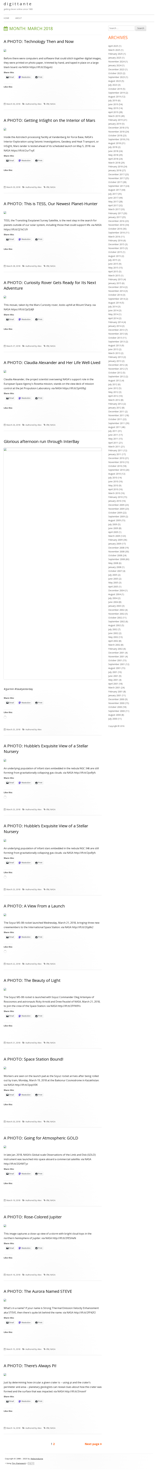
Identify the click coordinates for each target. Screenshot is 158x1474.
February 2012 (115, 403)
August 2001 (114, 668)
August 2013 (114, 345)
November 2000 (116, 703)
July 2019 (112, 100)
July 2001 (112, 672)
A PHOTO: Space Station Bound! (33, 1059)
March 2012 (114, 399)
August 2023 (114, 81)
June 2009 (113, 528)
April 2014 (113, 318)
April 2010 (113, 489)
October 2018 (115, 135)
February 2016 (115, 240)
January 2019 (114, 123)
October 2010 (115, 466)
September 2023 (116, 77)
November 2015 (116, 248)
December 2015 (116, 244)
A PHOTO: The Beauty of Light (32, 980)
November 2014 (116, 290)
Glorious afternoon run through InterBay (41, 441)
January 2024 (114, 65)
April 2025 (113, 45)
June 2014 (113, 310)
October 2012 (115, 372)
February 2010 (115, 497)
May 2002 (113, 637)
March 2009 (114, 535)
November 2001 (116, 656)
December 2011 (116, 411)
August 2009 (114, 520)
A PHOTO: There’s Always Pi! (30, 1365)
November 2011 (116, 415)
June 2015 (113, 263)
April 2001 (113, 683)
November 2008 (116, 551)
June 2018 (113, 151)
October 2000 (115, 707)
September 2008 (116, 559)
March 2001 (114, 687)
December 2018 (116, 127)
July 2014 (112, 306)
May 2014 (113, 314)
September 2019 (116, 92)
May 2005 (113, 582)
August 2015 (114, 256)
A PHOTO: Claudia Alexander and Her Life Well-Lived (52, 362)
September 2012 (116, 376)
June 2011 (113, 434)
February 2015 (115, 279)
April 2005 (113, 586)
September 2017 (116, 185)
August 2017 (114, 189)
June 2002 (113, 633)
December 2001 (116, 652)
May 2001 (113, 679)
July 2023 (112, 84)
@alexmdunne (37, 1459)
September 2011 (116, 423)
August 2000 (114, 714)
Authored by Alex (33, 104)
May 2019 (113, 108)
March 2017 (114, 209)
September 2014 (116, 298)
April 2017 (113, 205)
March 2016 (114, 236)
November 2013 (116, 333)
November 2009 (116, 508)
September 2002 (116, 621)
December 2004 (116, 590)
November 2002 (116, 613)
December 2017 (116, 174)
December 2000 (116, 699)
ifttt (47, 104)
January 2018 (114, 170)
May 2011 (113, 438)
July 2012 (112, 384)
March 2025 (114, 49)
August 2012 (114, 380)
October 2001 (115, 660)
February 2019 (115, 119)
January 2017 (114, 217)
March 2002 (114, 644)
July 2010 (112, 477)
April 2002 (113, 640)
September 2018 (116, 139)
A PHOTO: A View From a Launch (34, 906)
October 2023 (115, 73)
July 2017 (112, 193)
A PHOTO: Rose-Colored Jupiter (33, 1217)
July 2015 (112, 259)
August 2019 (114, 96)
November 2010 (116, 462)
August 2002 (114, 625)
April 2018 (113, 158)
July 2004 (112, 598)
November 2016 (116, 224)
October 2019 (115, 88)
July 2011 (112, 430)
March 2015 (114, 275)
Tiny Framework (19, 1463)
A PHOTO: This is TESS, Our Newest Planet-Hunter (51, 203)
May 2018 (113, 154)
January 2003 (114, 605)
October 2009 (115, 512)
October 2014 (115, 294)
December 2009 (116, 504)
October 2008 (115, 555)
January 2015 (114, 283)
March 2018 (114, 162)
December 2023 (116, 69)
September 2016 (116, 232)
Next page (92, 1444)
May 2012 (113, 392)
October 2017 (115, 182)
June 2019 (113, 104)
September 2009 (116, 516)
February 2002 (115, 648)
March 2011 (114, 446)
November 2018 (116, 131)
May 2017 (113, 201)
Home (6, 18)
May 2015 (113, 267)
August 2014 (114, 302)
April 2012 (113, 395)
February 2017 (115, 213)
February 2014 (115, 322)
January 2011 (114, 454)
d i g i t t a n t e (17, 3)
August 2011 (114, 427)
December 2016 (116, 221)
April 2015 (113, 271)
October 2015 (115, 252)
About (18, 18)
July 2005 (112, 574)
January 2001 (114, 695)
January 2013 (114, 361)
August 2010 (114, 473)
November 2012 (116, 368)
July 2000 (112, 718)
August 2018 (114, 143)
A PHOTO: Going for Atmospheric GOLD (41, 1138)
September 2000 (116, 711)
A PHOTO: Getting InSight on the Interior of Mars (49, 120)
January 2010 (114, 500)
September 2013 (116, 341)
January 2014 (114, 326)
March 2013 (114, 353)
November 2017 (116, 178)
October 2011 (115, 419)
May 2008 (113, 563)
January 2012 (114, 407)
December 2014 (116, 287)
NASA (52, 104)
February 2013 (115, 357)
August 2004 (114, 594)
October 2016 (115, 228)
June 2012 (113, 388)
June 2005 (113, 578)
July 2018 (112, 147)
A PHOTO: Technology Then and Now (39, 41)
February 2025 (115, 53)
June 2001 (113, 675)
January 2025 (114, 57)
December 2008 (116, 547)
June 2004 (113, 602)
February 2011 (115, 450)
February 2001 (115, 691)
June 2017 (113, 197)
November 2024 (116, 61)
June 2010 (113, 481)
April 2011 (113, 442)
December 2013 (116, 329)
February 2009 (115, 539)
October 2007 (115, 571)
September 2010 (116, 469)
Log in (31, 1463)
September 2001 (116, 664)
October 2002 (115, 617)
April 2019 (113, 112)
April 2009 (113, 532)
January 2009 (114, 543)
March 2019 (114, 116)
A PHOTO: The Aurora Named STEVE (38, 1291)
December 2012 (116, 364)
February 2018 (115, 166)
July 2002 (112, 629)
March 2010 (114, 493)
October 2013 (115, 337)
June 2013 (113, 349)
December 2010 (116, 458)
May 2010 (113, 485)
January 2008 (114, 567)
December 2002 (116, 609)
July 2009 (112, 524)
